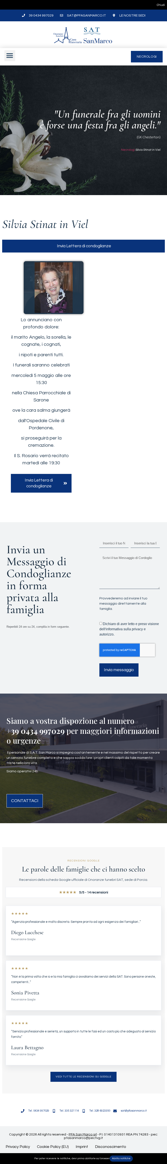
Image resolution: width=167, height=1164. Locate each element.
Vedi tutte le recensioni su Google (84, 1076)
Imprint (82, 1147)
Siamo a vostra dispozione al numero (70, 721)
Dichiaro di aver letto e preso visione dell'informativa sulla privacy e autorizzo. (129, 629)
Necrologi (128, 149)
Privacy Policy (18, 1147)
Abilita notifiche (121, 1158)
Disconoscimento (110, 1147)
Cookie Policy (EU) (53, 1147)
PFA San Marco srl (83, 1134)
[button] (9, 55)
